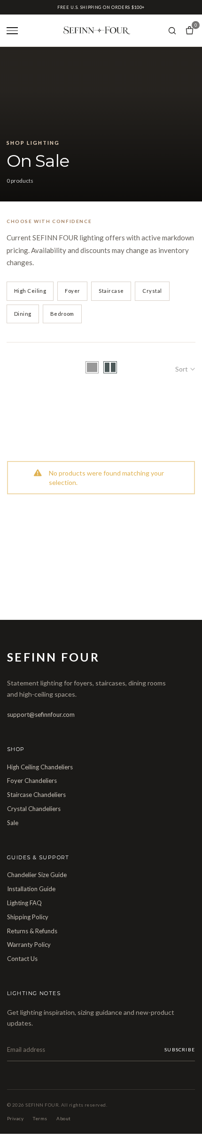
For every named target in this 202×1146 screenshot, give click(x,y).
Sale (12, 822)
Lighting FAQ (24, 903)
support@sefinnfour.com (41, 714)
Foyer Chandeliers (32, 780)
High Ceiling (30, 291)
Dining (22, 314)
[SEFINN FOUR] (96, 30)
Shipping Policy (27, 917)
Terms (40, 1118)
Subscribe (179, 1049)
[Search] (172, 31)
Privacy (15, 1118)
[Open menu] (13, 30)
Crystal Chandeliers (34, 808)
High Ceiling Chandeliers (40, 767)
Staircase (111, 291)
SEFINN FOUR (53, 657)
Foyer (72, 291)
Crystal (152, 291)
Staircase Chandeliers (36, 794)
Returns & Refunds (32, 931)
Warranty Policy (29, 944)
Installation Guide (31, 889)
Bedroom (62, 314)
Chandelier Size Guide (37, 874)
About (63, 1118)
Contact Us (22, 958)
